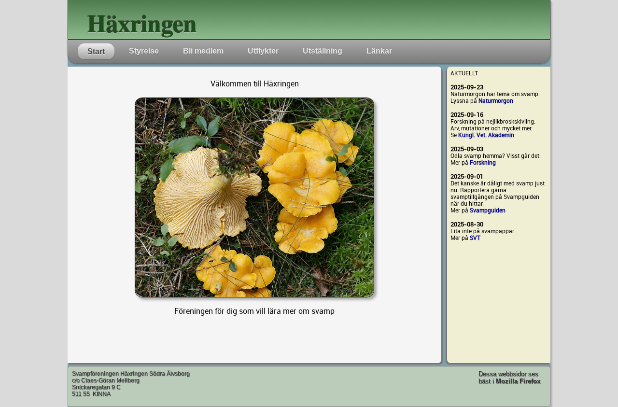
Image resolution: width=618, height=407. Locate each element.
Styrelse (144, 51)
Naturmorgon (495, 101)
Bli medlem (203, 51)
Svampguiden (488, 210)
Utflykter (263, 51)
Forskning (483, 162)
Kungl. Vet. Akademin (486, 135)
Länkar (379, 51)
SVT (475, 238)
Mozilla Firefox (518, 381)
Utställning (322, 51)
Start (96, 51)
